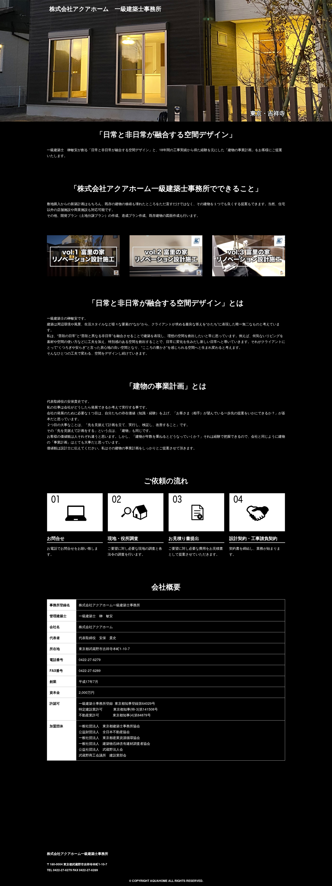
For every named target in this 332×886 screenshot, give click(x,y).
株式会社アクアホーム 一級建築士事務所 (105, 8)
